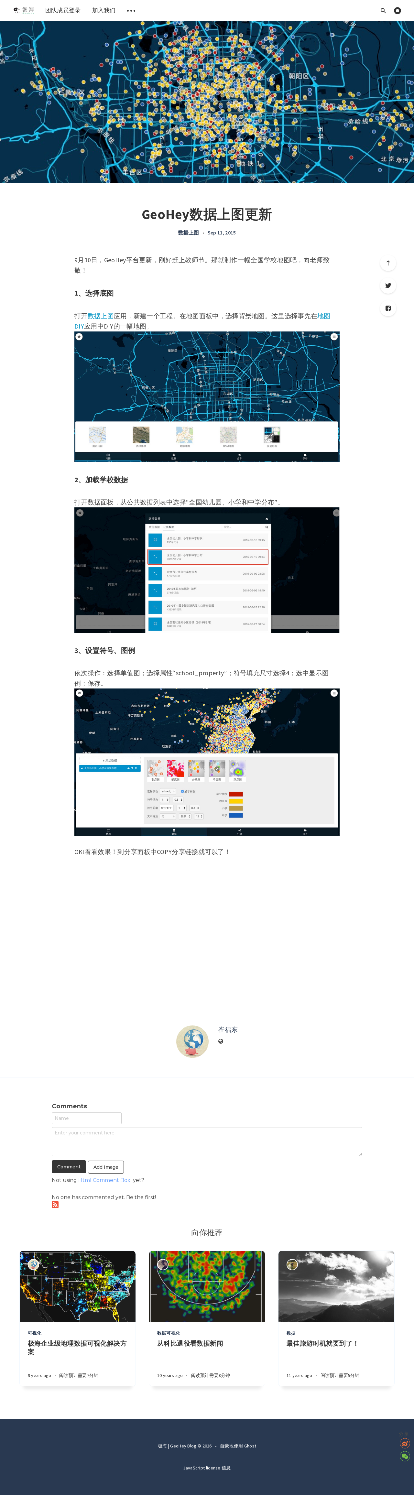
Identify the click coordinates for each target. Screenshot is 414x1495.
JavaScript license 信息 (207, 1468)
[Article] (78, 1286)
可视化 (35, 1333)
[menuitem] (23, 10)
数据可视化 (168, 1333)
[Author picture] (192, 1041)
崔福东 (228, 1029)
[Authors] (33, 1264)
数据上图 (188, 232)
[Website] (220, 1041)
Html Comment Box (104, 1180)
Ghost (250, 1446)
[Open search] (383, 10)
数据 (291, 1333)
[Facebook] (388, 308)
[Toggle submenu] (131, 10)
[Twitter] (388, 285)
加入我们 (104, 10)
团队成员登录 (63, 10)
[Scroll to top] (388, 263)
